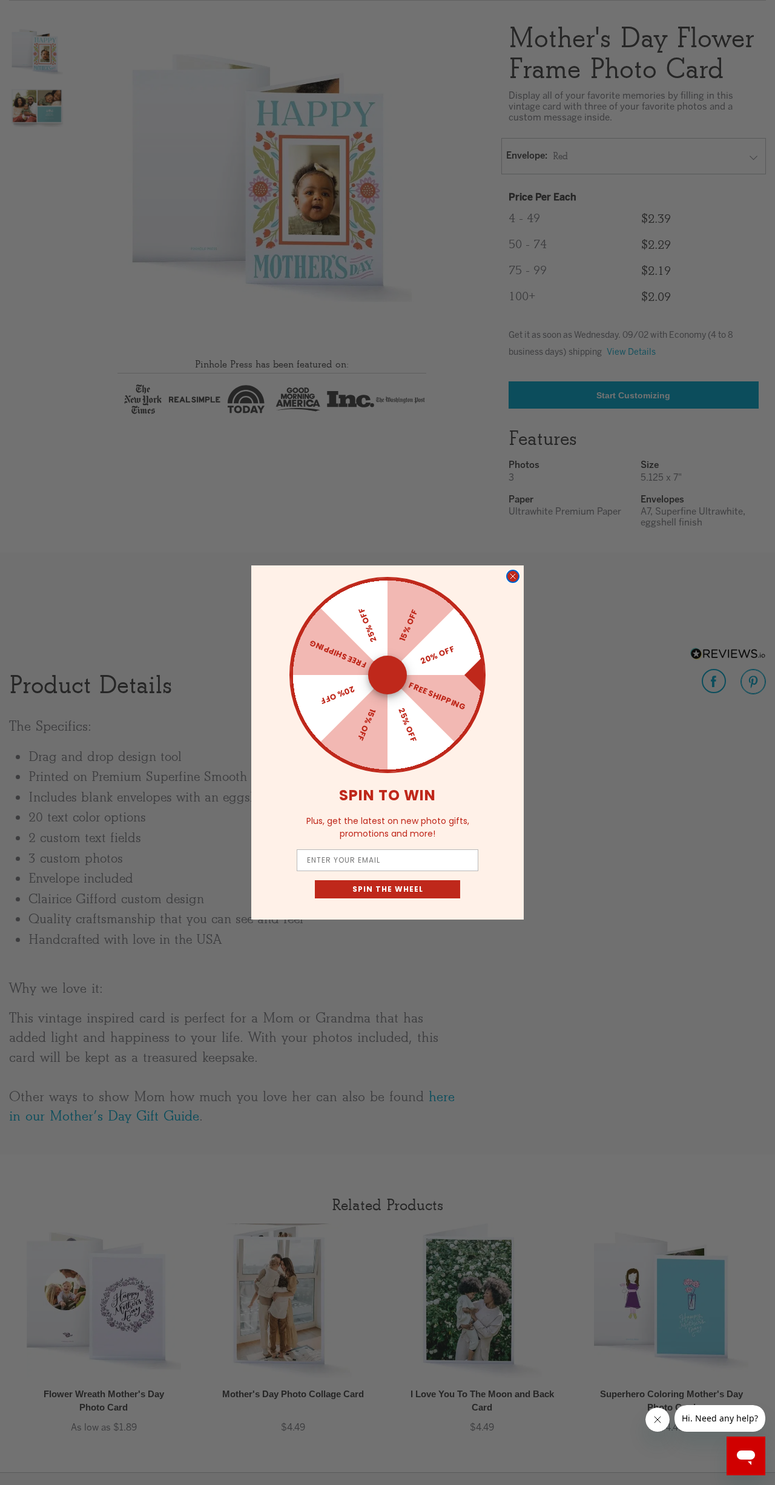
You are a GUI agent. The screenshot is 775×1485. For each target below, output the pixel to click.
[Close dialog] (513, 576)
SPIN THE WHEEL (387, 889)
